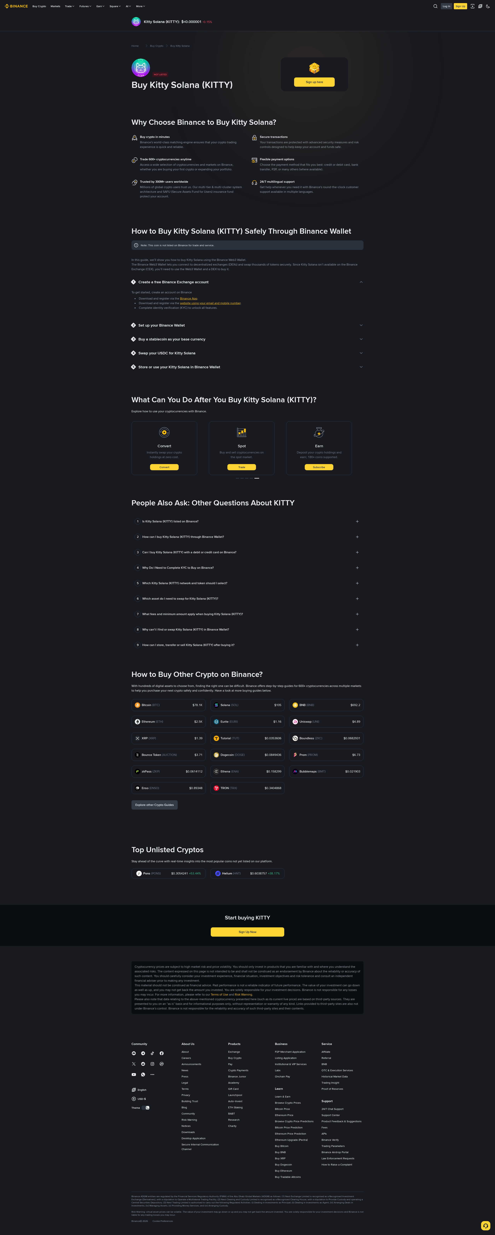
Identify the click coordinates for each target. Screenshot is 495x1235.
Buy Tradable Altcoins (288, 1177)
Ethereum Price (284, 1115)
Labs (278, 1070)
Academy (233, 1082)
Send (319, 467)
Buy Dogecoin (283, 1164)
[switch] (146, 1108)
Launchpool (235, 1095)
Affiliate (326, 1051)
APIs (324, 1133)
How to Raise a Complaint (337, 1164)
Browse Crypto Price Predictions (294, 1121)
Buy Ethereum (283, 1170)
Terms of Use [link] (219, 994)
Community (188, 1113)
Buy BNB (280, 1152)
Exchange (234, 1051)
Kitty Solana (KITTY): (162, 21)
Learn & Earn (282, 1096)
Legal (185, 1082)
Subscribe (242, 467)
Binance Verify (330, 1140)
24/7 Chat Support (332, 1109)
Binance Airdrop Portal (335, 1152)
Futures (84, 6)
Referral (326, 1058)
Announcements (191, 1064)
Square (114, 6)
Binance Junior (237, 1076)
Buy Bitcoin (281, 1146)
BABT (231, 1113)
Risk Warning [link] (243, 994)
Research (234, 1119)
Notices (186, 1126)
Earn (99, 6)
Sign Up (460, 6)
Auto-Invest (235, 1101)
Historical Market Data (335, 1076)
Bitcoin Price (282, 1109)
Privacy (186, 1095)
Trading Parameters (333, 1146)
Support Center (331, 1115)
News (185, 1070)
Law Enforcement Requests (338, 1158)
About (185, 1051)
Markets (55, 6)
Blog (184, 1107)
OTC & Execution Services (337, 1070)
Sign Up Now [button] (247, 932)
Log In (446, 6)
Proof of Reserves (332, 1089)
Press (185, 1076)
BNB (324, 1064)
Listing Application (286, 1058)
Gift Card (233, 1089)
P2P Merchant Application (290, 1051)
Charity (232, 1126)
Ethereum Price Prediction (290, 1133)
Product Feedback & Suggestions (342, 1121)
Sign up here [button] (314, 82)
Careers (186, 1058)
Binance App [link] (188, 298)
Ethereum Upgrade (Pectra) (291, 1140)
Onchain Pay (282, 1076)
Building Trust (190, 1101)
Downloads (188, 1132)
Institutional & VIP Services (291, 1064)
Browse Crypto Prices (288, 1102)
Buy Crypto (39, 6)
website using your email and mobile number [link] (210, 303)
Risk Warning (189, 1119)
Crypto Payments (238, 1070)
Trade (164, 467)
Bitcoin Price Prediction (289, 1127)
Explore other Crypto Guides (154, 805)
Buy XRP (280, 1158)
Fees (325, 1127)
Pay (230, 1064)
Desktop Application (194, 1138)
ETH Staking (235, 1107)
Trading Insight (330, 1082)
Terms (185, 1089)
